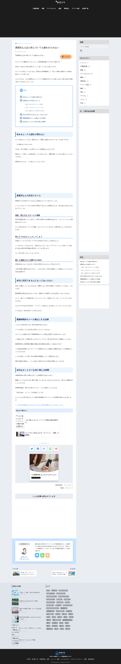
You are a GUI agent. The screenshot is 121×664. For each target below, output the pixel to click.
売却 (82, 92)
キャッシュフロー (52, 596)
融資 (60, 8)
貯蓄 (68, 625)
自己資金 (55, 625)
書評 (82, 88)
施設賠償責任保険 (67, 620)
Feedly (42, 558)
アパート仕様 (75, 8)
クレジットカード (64, 596)
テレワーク (69, 488)
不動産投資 (36, 8)
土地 (48, 617)
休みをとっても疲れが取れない (33, 97)
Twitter (37, 558)
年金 (82, 103)
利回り (64, 614)
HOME (29, 659)
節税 (48, 625)
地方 (54, 617)
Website (47, 558)
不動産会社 (64, 608)
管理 (67, 622)
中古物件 (69, 611)
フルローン (60, 602)
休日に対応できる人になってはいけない (35, 114)
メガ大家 (58, 605)
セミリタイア (51, 602)
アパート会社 (51, 593)
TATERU (54, 590)
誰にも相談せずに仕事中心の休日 (35, 110)
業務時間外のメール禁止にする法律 (34, 118)
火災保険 (55, 622)
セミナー (67, 599)
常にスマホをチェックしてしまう (35, 107)
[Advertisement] (60, 24)
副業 (43, 8)
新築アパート (57, 620)
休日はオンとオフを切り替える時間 (34, 121)
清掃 (48, 622)
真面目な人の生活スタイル (31, 100)
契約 (65, 617)
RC (48, 590)
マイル (83, 99)
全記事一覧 (85, 8)
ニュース (84, 63)
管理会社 (66, 8)
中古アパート (60, 611)
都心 (56, 628)
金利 (62, 628)
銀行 (68, 628)
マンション (50, 605)
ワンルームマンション (53, 608)
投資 (49, 620)
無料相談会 (91, 659)
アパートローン (63, 590)
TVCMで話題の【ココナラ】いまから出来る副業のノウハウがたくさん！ (41, 405)
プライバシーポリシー (77, 659)
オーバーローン (61, 593)
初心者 (58, 614)
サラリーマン (51, 599)
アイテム (84, 96)
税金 (61, 622)
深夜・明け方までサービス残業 (34, 104)
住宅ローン (50, 614)
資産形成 (50, 628)
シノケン (59, 599)
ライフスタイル (51, 8)
